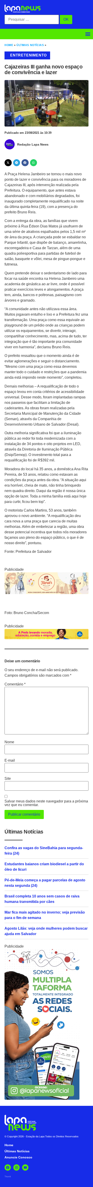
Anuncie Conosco (18, 1157)
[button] (88, 34)
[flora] (46, 593)
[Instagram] (16, 1167)
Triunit (8, 1176)
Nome (9, 742)
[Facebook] (8, 1167)
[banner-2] (42, 1098)
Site (8, 778)
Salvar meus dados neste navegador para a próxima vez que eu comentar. (46, 803)
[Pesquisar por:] (32, 19)
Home (9, 45)
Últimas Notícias (30, 45)
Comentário (15, 684)
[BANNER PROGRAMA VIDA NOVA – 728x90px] (46, 638)
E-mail (10, 760)
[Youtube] (25, 1167)
